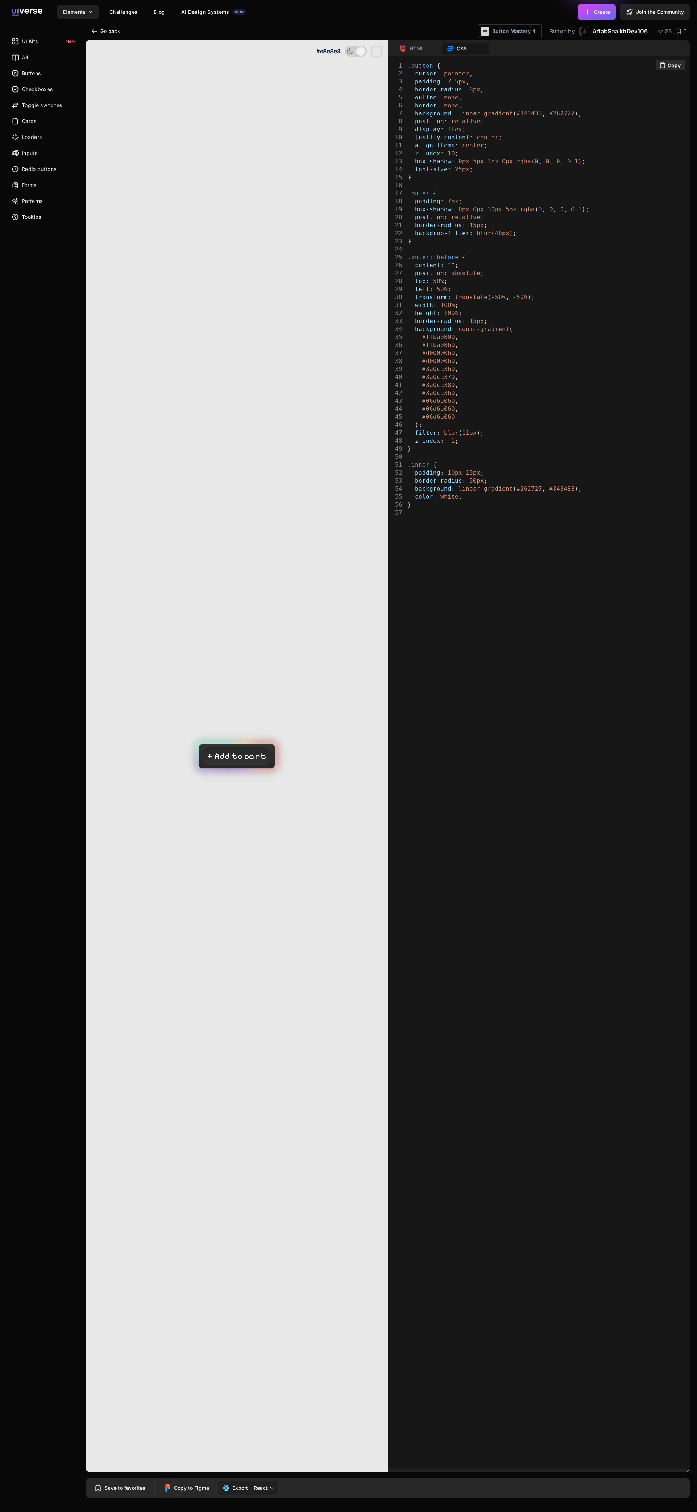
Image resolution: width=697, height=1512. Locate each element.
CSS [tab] (462, 48)
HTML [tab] (416, 48)
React (261, 1488)
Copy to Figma (191, 1488)
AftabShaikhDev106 (620, 31)
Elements (74, 12)
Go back (110, 31)
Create (602, 12)
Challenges (123, 12)
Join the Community (660, 12)
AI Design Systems (212, 12)
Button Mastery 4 (513, 31)
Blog (159, 12)
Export (240, 1488)
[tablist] (442, 48)
